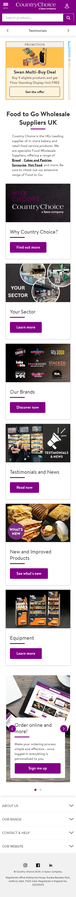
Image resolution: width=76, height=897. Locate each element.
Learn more (25, 327)
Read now (24, 487)
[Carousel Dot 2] (40, 790)
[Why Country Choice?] (38, 203)
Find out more (28, 247)
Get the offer (34, 91)
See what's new (28, 573)
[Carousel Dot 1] (35, 790)
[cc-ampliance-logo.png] (36, 6)
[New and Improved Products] (38, 523)
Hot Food (35, 165)
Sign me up (37, 768)
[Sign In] (66, 6)
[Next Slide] (68, 30)
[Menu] (6, 6)
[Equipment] (38, 609)
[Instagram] (25, 866)
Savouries (19, 165)
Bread (16, 160)
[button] (68, 18)
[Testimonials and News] (38, 443)
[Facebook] (38, 866)
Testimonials (38, 30)
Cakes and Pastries (38, 160)
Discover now (27, 407)
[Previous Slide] (7, 30)
